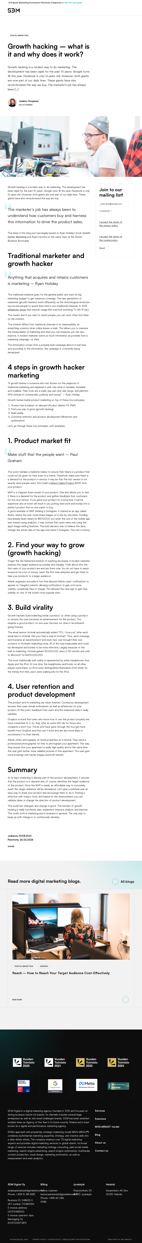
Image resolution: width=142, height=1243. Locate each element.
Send (102, 248)
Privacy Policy (39, 1239)
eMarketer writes (17, 309)
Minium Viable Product (62, 483)
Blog (97, 1134)
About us (100, 1142)
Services (100, 1110)
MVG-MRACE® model (107, 1126)
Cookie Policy (54, 1239)
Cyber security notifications (76, 1239)
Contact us (101, 1150)
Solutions (100, 1118)
